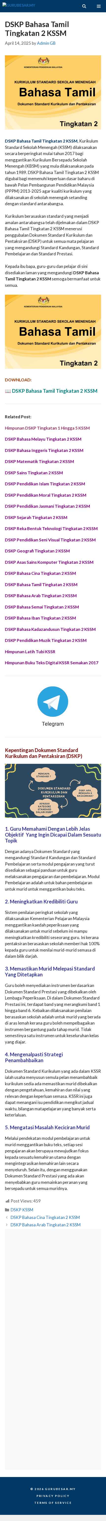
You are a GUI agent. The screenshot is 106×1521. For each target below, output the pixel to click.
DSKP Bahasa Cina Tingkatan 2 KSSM (45, 1217)
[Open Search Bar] (84, 6)
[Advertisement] (53, 1289)
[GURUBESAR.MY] (18, 6)
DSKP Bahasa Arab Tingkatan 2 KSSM (46, 1224)
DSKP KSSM (22, 1209)
